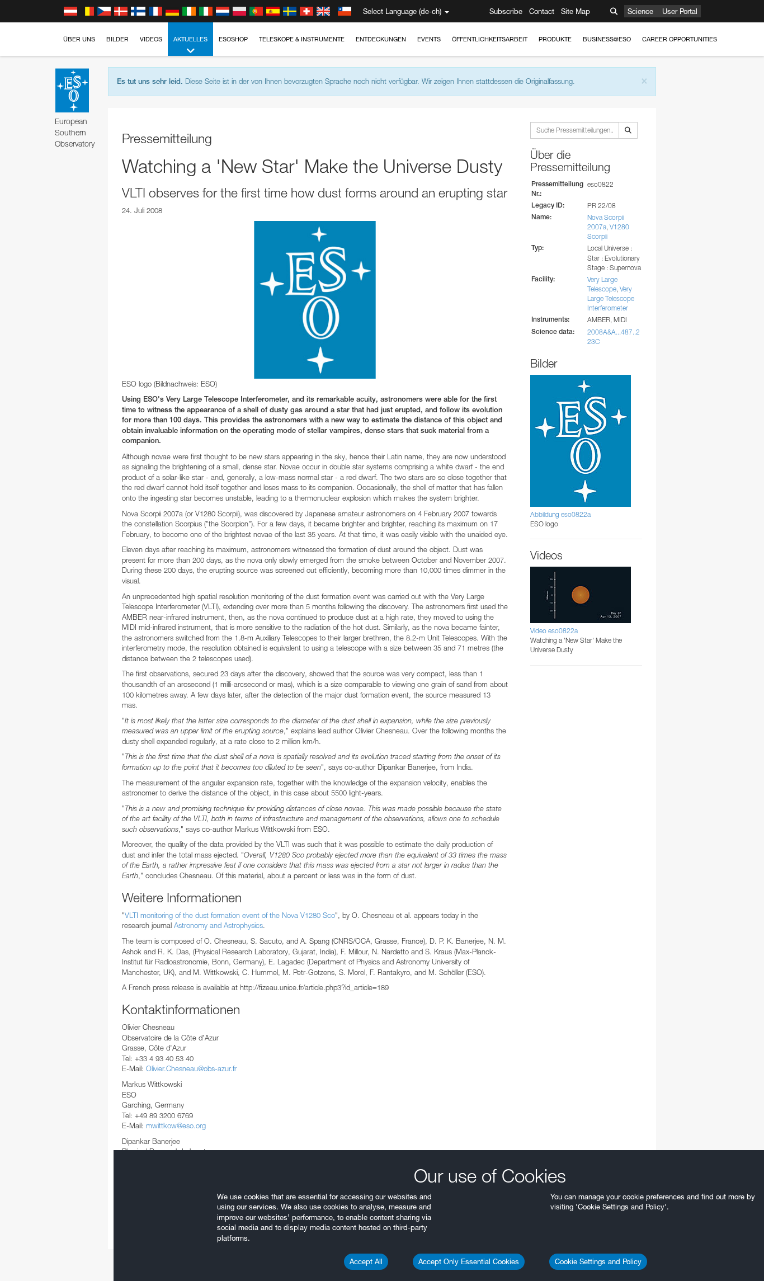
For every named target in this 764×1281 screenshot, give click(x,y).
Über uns (79, 39)
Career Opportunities (679, 39)
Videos (151, 39)
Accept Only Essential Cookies (468, 1261)
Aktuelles (190, 39)
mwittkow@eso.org (176, 1125)
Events (429, 39)
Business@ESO (607, 39)
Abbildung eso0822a (560, 514)
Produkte (555, 39)
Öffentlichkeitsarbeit (489, 39)
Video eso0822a (554, 631)
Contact (541, 11)
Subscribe (505, 11)
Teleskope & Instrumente (302, 39)
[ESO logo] (315, 300)
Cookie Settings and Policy (598, 1261)
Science (640, 11)
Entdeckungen (381, 39)
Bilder (117, 39)
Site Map (575, 11)
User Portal (679, 11)
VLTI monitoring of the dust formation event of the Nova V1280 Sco (230, 915)
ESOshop (233, 39)
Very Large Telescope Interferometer (610, 298)
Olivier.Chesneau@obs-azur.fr (191, 1068)
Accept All (366, 1261)
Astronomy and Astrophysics (218, 925)
